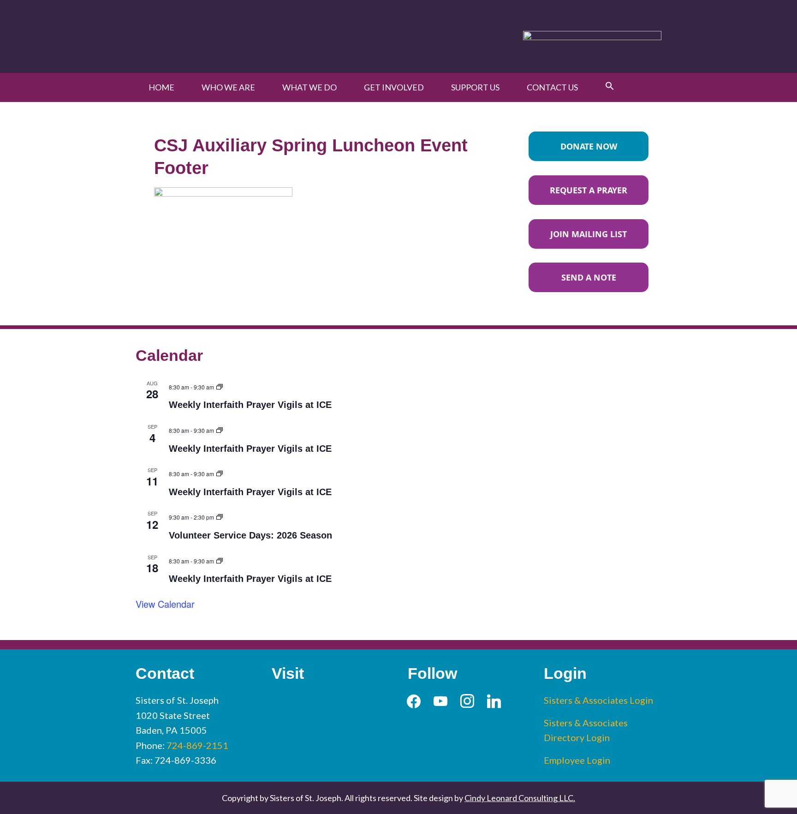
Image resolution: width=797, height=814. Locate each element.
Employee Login (577, 760)
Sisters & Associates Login (598, 700)
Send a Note (588, 277)
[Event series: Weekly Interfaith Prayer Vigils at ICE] (219, 385)
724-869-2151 (197, 745)
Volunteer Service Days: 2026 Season (250, 535)
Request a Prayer (588, 190)
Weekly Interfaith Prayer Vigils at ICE (250, 405)
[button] (609, 86)
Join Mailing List (588, 233)
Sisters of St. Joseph (243, 36)
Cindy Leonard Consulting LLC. (519, 798)
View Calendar (165, 603)
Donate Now (588, 146)
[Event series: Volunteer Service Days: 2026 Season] (219, 515)
